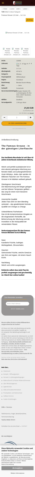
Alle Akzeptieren (17, 468)
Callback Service (8, 396)
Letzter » (25, 9)
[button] (4, 117)
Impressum (6, 371)
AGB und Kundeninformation (12, 390)
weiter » (18, 9)
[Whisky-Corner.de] (17, 3)
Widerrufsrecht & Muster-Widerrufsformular (16, 380)
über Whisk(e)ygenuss (10, 383)
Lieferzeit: (4, 63)
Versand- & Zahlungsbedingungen (13, 377)
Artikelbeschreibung (9, 140)
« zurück (11, 9)
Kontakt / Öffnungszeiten (11, 374)
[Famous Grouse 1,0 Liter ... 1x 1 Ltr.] (17, 32)
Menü (3, 3)
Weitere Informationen (17, 473)
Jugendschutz (7, 387)
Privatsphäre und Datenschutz (12, 393)
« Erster (4, 9)
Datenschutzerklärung (7, 464)
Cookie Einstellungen (9, 399)
